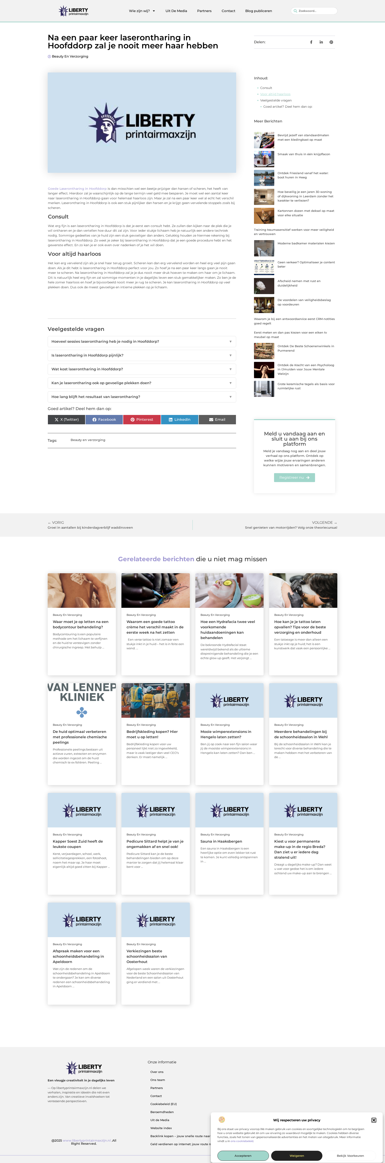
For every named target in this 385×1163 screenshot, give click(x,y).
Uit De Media (176, 11)
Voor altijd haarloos (275, 94)
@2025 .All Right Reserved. (83, 1142)
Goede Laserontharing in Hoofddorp (77, 189)
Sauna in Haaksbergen (221, 841)
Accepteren (243, 1156)
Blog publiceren (258, 11)
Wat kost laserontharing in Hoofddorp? (141, 369)
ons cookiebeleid (242, 1141)
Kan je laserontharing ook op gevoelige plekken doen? (141, 383)
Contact (228, 11)
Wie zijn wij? (139, 11)
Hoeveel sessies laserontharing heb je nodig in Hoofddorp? (141, 341)
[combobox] (314, 11)
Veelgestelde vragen (276, 100)
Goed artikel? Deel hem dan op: (287, 107)
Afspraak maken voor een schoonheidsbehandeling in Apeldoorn (78, 956)
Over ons (157, 1072)
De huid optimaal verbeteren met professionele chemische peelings (80, 737)
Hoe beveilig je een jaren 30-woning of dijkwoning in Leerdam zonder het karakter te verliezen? (305, 196)
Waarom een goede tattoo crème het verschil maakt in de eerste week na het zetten (155, 627)
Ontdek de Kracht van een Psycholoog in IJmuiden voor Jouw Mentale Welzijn (306, 369)
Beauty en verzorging (70, 56)
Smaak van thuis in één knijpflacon (304, 154)
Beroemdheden (162, 1112)
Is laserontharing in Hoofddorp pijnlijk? (141, 355)
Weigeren (297, 1156)
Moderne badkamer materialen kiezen (306, 243)
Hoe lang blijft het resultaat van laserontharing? (141, 397)
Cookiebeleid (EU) (163, 1104)
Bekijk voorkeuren (350, 1156)
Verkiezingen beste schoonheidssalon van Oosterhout (147, 956)
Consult (266, 88)
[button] (374, 1120)
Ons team (157, 1080)
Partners (204, 11)
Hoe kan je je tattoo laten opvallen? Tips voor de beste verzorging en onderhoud (300, 627)
